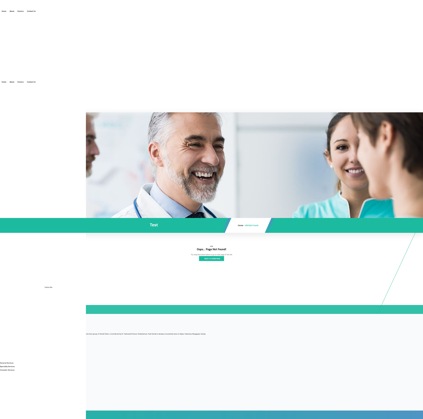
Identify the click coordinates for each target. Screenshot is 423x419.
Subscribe (48, 287)
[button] (7, 24)
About (12, 11)
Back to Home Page (212, 259)
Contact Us (31, 11)
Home (4, 11)
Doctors (21, 11)
